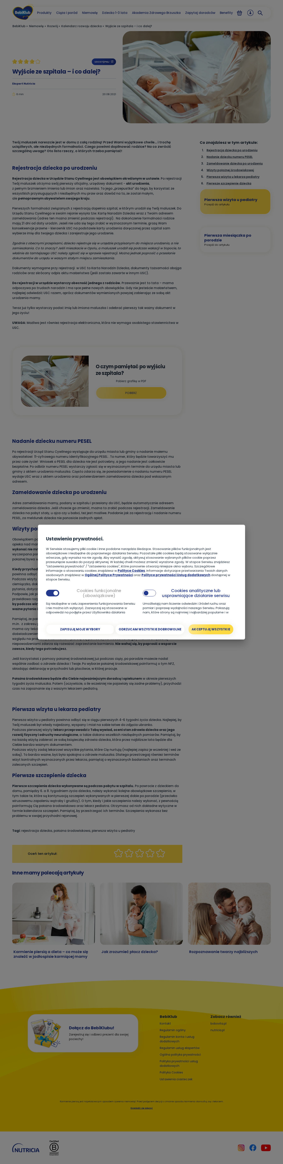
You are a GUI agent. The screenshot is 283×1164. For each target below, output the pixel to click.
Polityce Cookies (131, 570)
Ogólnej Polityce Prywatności (109, 575)
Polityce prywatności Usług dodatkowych (176, 575)
